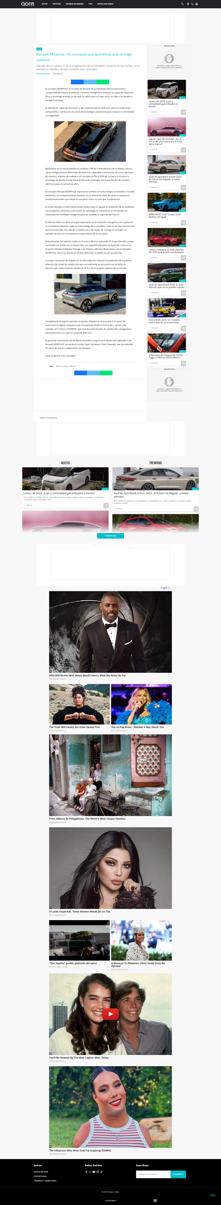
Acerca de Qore (41, 1172)
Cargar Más (110, 536)
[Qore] (28, 4)
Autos (44, 4)
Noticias (57, 4)
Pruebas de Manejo (75, 4)
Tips (90, 4)
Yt (196, 4)
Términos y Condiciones (45, 1181)
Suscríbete (178, 1174)
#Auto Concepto (62, 366)
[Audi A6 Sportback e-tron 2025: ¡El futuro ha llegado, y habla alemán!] (155, 478)
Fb (187, 4)
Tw (192, 4)
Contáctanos (40, 1176)
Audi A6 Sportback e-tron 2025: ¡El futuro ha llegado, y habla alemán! (151, 494)
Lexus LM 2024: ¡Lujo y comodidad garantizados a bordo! (59, 493)
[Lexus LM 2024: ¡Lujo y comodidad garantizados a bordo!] (65, 478)
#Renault (72, 366)
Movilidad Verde (105, 4)
